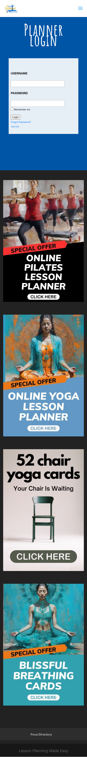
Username (19, 73)
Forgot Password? (21, 122)
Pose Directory (41, 734)
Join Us (15, 126)
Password (19, 93)
